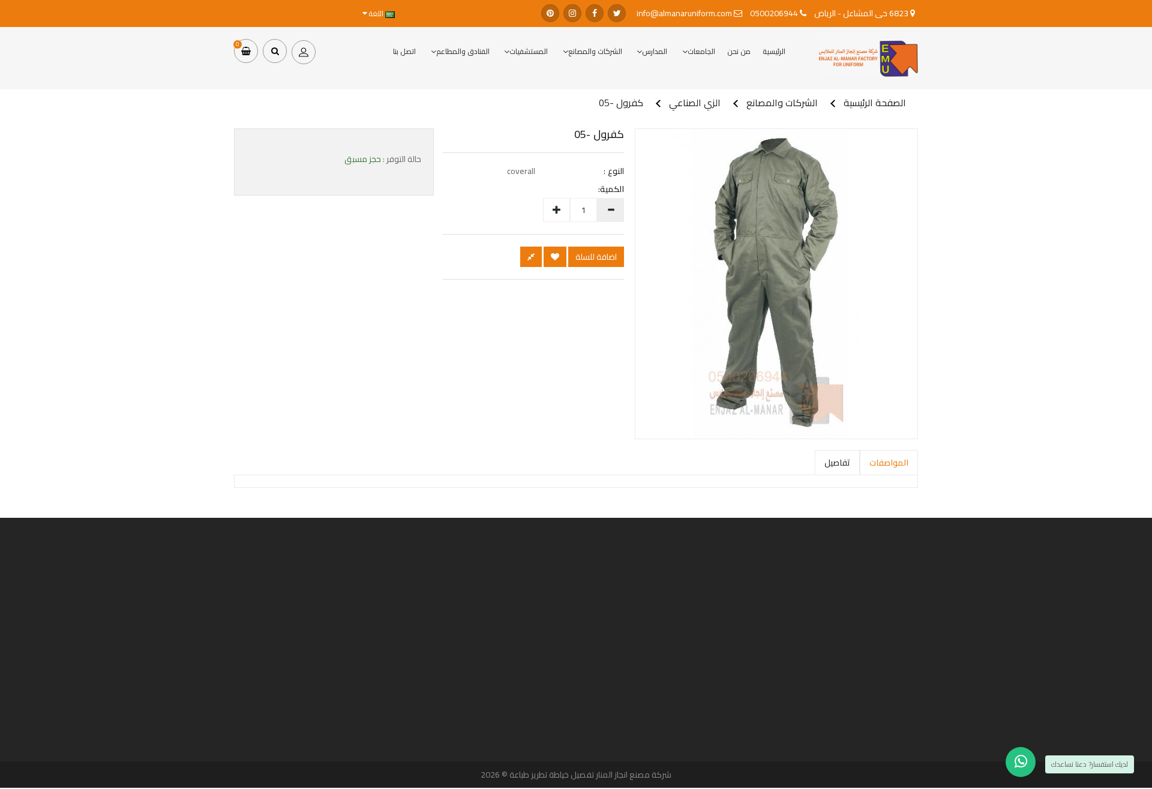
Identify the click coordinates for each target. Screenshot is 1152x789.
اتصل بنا (404, 51)
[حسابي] (303, 51)
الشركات (938, 666)
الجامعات (701, 51)
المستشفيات (528, 51)
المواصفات (888, 462)
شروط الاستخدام (694, 760)
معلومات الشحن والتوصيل (684, 740)
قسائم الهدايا (933, 677)
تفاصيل (837, 462)
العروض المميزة (930, 696)
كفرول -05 (621, 103)
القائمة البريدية (461, 696)
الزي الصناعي (695, 103)
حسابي (468, 666)
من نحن (739, 51)
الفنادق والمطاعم (463, 51)
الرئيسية (774, 51)
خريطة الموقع (932, 707)
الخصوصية (700, 750)
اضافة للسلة (596, 257)
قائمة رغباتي (462, 687)
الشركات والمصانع (595, 51)
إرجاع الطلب (464, 707)
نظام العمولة (933, 687)
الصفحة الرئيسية (875, 103)
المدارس (654, 51)
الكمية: (616, 189)
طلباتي (469, 677)
